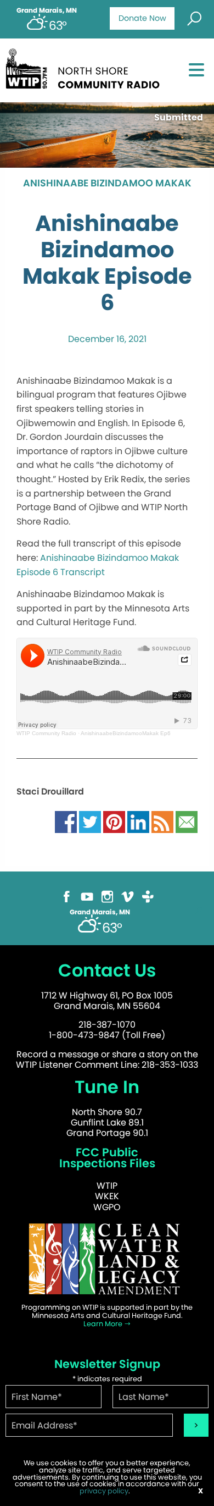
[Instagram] (107, 896)
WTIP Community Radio (46, 733)
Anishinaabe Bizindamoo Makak (107, 184)
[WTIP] (85, 66)
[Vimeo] (128, 896)
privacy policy (104, 1491)
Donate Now (142, 18)
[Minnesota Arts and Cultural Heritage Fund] (107, 1258)
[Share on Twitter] (90, 821)
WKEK (107, 1196)
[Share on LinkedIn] (138, 821)
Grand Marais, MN (46, 10)
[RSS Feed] (162, 821)
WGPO (107, 1207)
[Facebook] (67, 896)
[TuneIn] (148, 896)
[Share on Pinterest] (114, 821)
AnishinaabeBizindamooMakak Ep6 (126, 733)
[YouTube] (87, 896)
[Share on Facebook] (66, 821)
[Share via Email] (187, 821)
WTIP (107, 1185)
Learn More (103, 1324)
